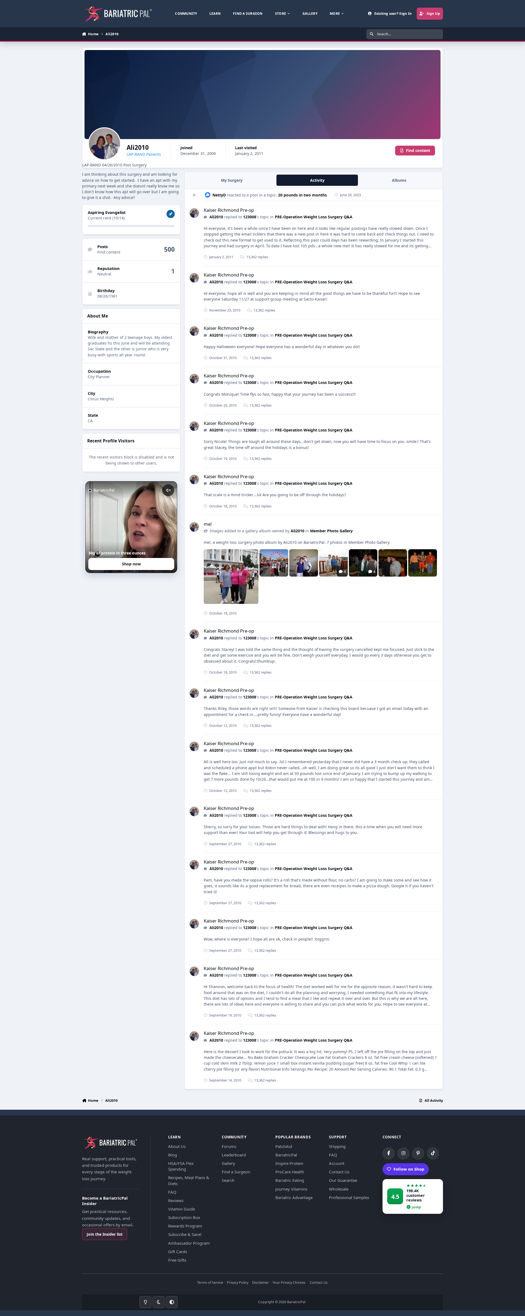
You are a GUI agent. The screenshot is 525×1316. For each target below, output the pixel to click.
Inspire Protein (289, 1163)
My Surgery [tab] (232, 180)
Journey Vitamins (291, 1189)
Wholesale (338, 1189)
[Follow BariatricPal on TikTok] (433, 1153)
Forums (229, 1146)
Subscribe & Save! (185, 1234)
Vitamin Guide (181, 1209)
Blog (172, 1155)
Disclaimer (260, 1283)
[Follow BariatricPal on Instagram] (403, 1153)
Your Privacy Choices (289, 1283)
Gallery (228, 1163)
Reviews (175, 1200)
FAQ (172, 1192)
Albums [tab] (399, 180)
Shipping (337, 1146)
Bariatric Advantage (294, 1197)
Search (228, 1180)
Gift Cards (177, 1251)
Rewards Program (185, 1226)
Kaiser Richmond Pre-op (229, 210)
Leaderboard (234, 1155)
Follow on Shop (408, 1169)
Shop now (131, 563)
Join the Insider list (104, 1234)
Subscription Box (184, 1217)
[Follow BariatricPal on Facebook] (389, 1153)
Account (336, 1163)
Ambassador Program (189, 1243)
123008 (249, 216)
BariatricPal (286, 1155)
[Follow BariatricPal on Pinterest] (418, 1153)
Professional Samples (349, 1197)
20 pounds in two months (302, 195)
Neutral (104, 274)
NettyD (219, 195)
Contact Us (339, 1171)
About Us (177, 1146)
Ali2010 (216, 216)
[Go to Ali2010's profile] (194, 213)
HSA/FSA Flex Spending (181, 1166)
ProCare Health (289, 1171)
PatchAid (283, 1146)
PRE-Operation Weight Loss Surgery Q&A (313, 216)
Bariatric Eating (289, 1180)
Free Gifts (177, 1260)
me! (208, 524)
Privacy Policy (237, 1283)
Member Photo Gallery (331, 530)
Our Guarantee (343, 1180)
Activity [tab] (317, 180)
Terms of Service (210, 1283)
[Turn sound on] (168, 490)
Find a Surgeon (236, 1171)
